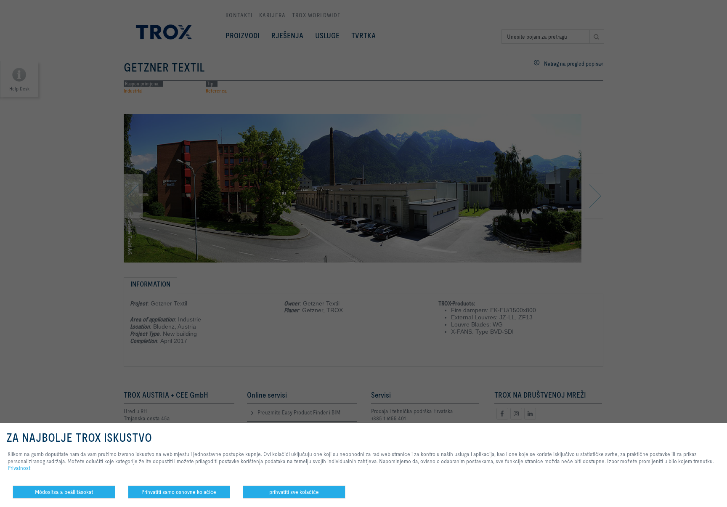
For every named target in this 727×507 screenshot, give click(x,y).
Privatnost (19, 468)
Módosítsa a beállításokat (64, 491)
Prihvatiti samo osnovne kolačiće (178, 491)
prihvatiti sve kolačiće (294, 491)
